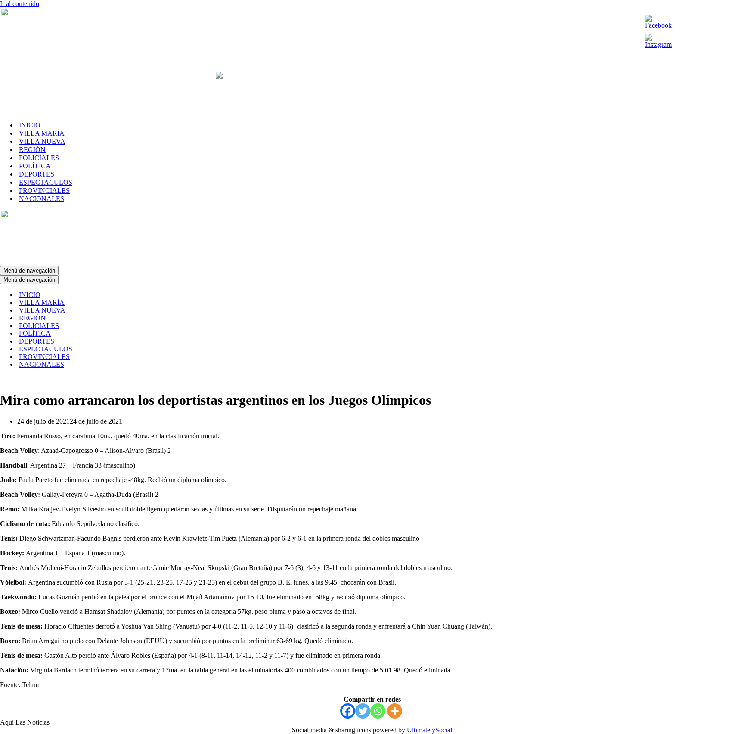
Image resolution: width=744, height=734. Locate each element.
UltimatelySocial (429, 730)
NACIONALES (41, 198)
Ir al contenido (19, 3)
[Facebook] (347, 711)
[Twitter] (362, 711)
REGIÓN (32, 149)
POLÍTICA (35, 166)
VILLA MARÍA (42, 133)
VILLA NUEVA (42, 141)
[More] (394, 711)
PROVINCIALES (44, 190)
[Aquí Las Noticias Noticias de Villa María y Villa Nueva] (51, 60)
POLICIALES (39, 157)
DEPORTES (36, 174)
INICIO (29, 125)
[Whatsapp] (377, 711)
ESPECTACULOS (45, 182)
